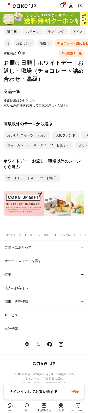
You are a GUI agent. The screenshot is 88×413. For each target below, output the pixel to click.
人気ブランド (65, 135)
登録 (75, 391)
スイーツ (32, 31)
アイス (78, 31)
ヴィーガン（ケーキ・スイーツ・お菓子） (38, 145)
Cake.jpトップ (12, 235)
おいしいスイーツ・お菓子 (27, 135)
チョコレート (68, 235)
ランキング (56, 31)
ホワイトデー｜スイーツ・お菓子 (31, 178)
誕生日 (12, 31)
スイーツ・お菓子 (40, 235)
